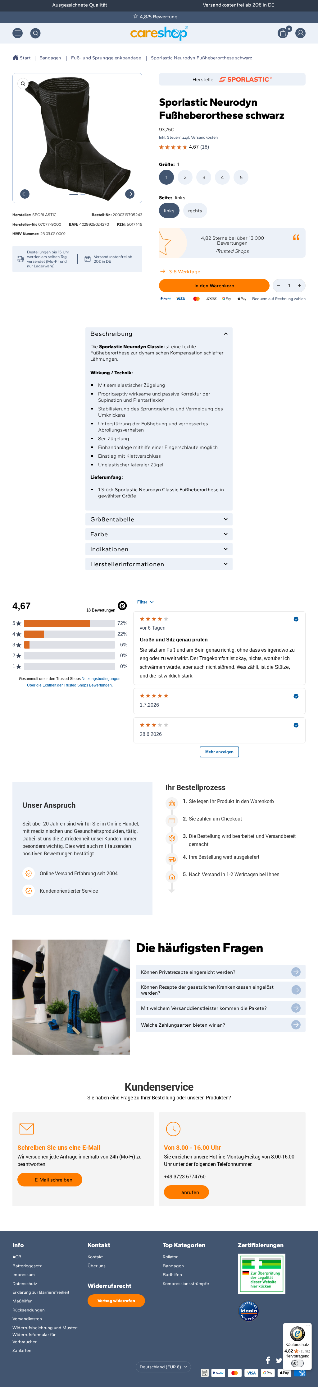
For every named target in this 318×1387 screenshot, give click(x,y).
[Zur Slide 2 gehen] (82, 194)
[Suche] (35, 33)
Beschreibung (111, 333)
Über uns (97, 1266)
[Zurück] (25, 194)
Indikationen (109, 549)
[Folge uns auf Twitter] (279, 1361)
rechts (195, 211)
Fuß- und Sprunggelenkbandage (106, 58)
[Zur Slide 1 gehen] (73, 194)
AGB (16, 1257)
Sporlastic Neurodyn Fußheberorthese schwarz (201, 58)
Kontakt (95, 1257)
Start (25, 58)
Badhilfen (172, 1274)
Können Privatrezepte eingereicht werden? (188, 972)
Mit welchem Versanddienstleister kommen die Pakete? (204, 1008)
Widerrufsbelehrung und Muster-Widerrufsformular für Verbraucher (45, 1334)
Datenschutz (24, 1283)
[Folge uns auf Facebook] (268, 1361)
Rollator (170, 1257)
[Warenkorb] (283, 33)
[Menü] (308, 1326)
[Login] (300, 33)
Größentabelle (112, 519)
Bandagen (50, 58)
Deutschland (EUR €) (160, 1367)
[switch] (297, 1363)
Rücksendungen (28, 1310)
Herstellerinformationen (127, 564)
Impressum (23, 1274)
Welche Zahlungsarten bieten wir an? (183, 1025)
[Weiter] (129, 194)
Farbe (99, 534)
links (169, 211)
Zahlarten (21, 1350)
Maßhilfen (22, 1301)
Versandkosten (27, 1318)
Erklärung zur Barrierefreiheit (40, 1292)
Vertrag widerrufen (116, 1300)
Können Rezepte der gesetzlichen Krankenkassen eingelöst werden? (207, 990)
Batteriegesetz (27, 1266)
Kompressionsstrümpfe (186, 1283)
